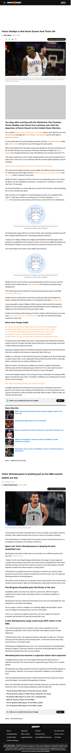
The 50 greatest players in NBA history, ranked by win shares (28, 694)
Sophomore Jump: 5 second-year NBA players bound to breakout (29, 334)
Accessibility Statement (43, 737)
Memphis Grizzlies (40, 173)
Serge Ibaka (9, 135)
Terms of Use (58, 734)
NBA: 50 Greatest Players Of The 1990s (20, 700)
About (9, 731)
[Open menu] (4, 3)
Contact (38, 731)
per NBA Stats (57, 300)
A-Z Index (57, 737)
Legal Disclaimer (26, 737)
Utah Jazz (8, 175)
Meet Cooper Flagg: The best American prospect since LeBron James (31, 329)
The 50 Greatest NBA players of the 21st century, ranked (26, 691)
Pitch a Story (25, 734)
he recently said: (16, 556)
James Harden (13, 144)
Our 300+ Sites (59, 731)
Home (7, 460)
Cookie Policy (11, 737)
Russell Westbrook (54, 141)
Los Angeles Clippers (54, 173)
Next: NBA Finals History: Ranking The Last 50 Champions (25, 383)
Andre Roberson (33, 284)
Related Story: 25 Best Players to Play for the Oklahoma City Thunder (28, 166)
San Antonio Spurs (17, 718)
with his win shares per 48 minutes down (24, 316)
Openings (24, 731)
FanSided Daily (12, 734)
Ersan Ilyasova (41, 135)
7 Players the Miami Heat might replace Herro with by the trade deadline (32, 327)
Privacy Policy (40, 734)
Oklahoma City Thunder (34, 132)
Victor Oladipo (30, 135)
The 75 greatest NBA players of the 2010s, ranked (24, 705)
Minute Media (11, 745)
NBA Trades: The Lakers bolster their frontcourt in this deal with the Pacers (32, 337)
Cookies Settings (12, 740)
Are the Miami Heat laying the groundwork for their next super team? (30, 332)
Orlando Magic (20, 132)
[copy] (16, 39)
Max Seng (7, 35)
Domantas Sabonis (11, 137)
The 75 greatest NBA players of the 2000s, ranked (24, 702)
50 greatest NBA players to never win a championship (26, 697)
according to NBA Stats (13, 293)
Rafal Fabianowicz (10, 485)
